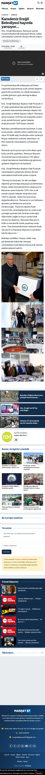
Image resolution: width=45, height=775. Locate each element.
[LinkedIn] (22, 746)
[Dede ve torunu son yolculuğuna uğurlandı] (33, 500)
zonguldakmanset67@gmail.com (24, 737)
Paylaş (6, 79)
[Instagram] (18, 746)
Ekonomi (40, 9)
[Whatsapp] (30, 746)
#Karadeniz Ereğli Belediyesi (11, 41)
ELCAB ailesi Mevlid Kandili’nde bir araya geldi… (31, 488)
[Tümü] (42, 653)
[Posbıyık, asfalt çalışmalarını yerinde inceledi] (33, 458)
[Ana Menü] (42, 3)
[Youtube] (26, 746)
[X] (14, 746)
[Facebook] (11, 746)
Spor (27, 757)
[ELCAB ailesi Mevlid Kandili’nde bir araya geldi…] (33, 479)
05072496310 (24, 733)
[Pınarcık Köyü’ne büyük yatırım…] (12, 500)
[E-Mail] (16, 440)
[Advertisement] (22, 680)
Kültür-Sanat (20, 757)
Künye (25, 761)
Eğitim (21, 9)
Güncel (5, 9)
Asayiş (13, 9)
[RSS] (34, 746)
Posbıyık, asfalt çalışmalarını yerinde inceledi (31, 467)
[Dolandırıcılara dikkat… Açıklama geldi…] (12, 479)
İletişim (19, 761)
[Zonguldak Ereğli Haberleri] (9, 2)
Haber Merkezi (20, 435)
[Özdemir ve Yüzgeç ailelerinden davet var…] (12, 458)
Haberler (4, 15)
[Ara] (38, 3)
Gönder (6, 552)
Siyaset (30, 9)
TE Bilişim (28, 766)
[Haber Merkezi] (7, 437)
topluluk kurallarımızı (21, 559)
